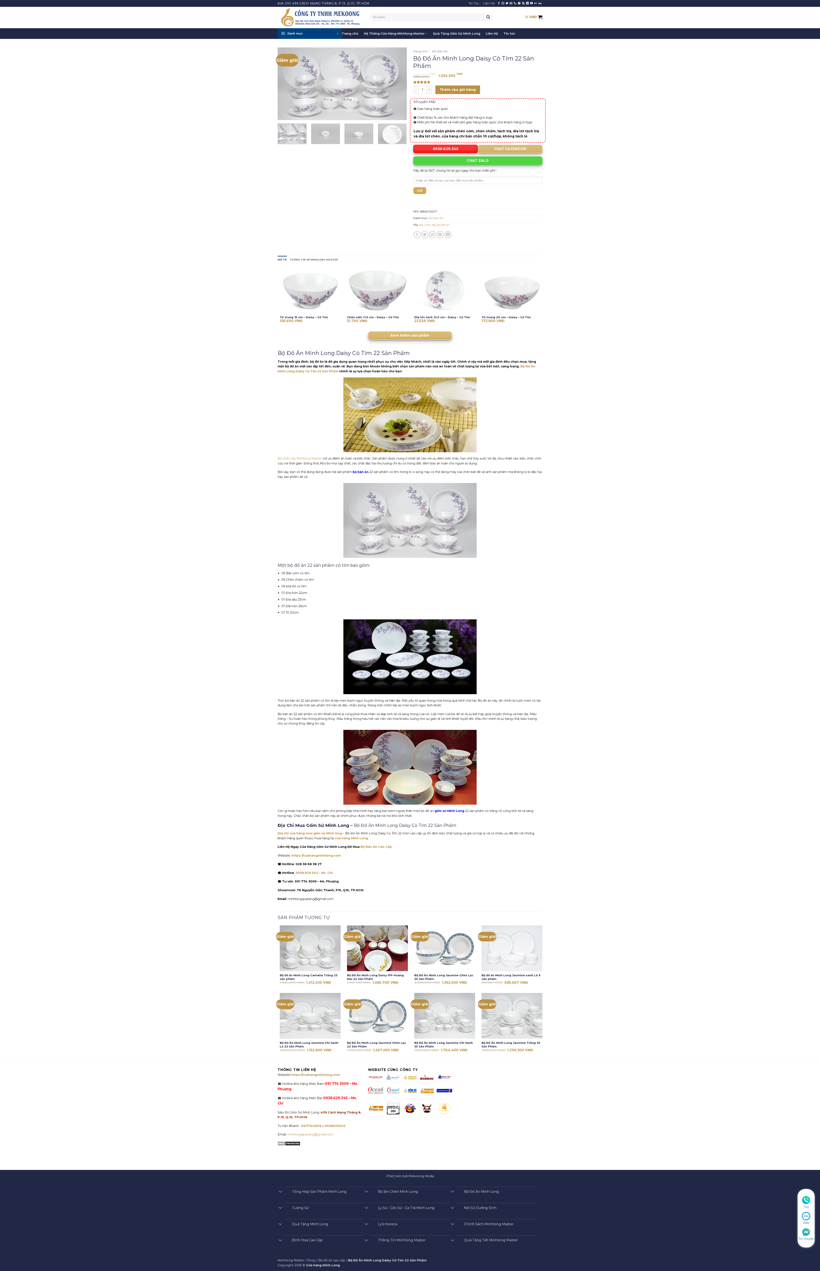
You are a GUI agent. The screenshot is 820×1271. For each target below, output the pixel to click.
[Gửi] (488, 17)
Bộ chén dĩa (427, 225)
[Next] (399, 84)
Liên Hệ (489, 3)
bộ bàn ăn (361, 472)
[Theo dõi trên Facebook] (499, 3)
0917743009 (310, 1126)
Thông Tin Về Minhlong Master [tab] (314, 259)
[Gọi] (806, 1200)
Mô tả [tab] (282, 259)
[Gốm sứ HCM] (410, 1090)
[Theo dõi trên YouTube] (531, 3)
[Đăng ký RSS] (523, 3)
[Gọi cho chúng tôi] (515, 3)
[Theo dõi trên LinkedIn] (527, 3)
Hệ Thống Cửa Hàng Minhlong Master (394, 33)
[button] (310, 33)
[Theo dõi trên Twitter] (507, 3)
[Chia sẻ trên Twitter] (424, 234)
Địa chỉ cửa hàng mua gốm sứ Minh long (310, 833)
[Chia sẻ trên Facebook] (417, 234)
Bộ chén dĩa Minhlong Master (300, 458)
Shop (311, 1260)
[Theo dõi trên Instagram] (503, 3)
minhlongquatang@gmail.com (310, 1134)
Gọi (806, 1207)
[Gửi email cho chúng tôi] (511, 3)
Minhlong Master (291, 1260)
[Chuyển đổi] (280, 1192)
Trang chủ (350, 33)
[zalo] (806, 1216)
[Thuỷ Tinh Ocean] (393, 1090)
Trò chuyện (806, 1239)
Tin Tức (474, 3)
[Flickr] (535, 3)
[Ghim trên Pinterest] (440, 234)
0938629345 (335, 1126)
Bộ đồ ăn (443, 225)
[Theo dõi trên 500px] (540, 3)
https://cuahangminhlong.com (316, 855)
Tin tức (509, 33)
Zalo (806, 1223)
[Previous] (285, 84)
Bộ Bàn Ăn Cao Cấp (376, 847)
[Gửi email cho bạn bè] (432, 234)
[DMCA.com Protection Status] (289, 1143)
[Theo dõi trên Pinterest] (519, 3)
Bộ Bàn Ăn (440, 51)
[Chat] (806, 1232)
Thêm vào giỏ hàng (458, 90)
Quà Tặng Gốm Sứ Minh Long (456, 33)
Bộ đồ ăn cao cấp (331, 1260)
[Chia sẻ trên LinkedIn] (447, 234)
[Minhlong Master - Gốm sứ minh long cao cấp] (321, 17)
